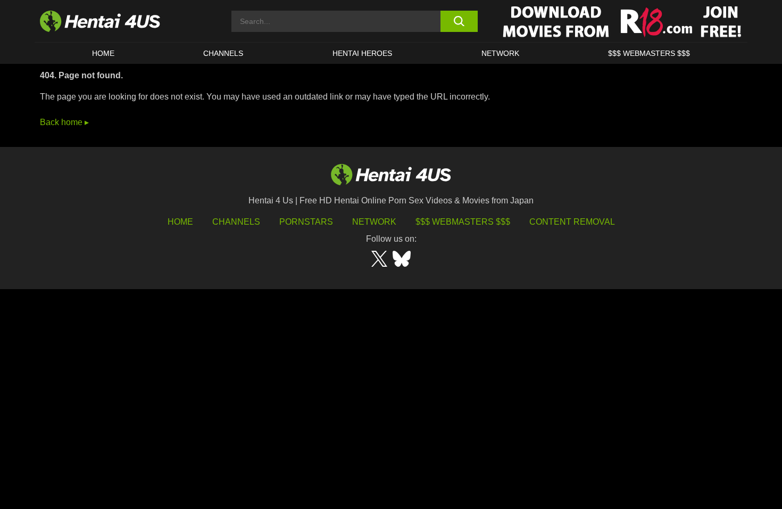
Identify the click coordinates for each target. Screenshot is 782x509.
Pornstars (306, 221)
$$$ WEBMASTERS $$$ (649, 53)
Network (500, 53)
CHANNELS (223, 53)
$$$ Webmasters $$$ (462, 221)
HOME (103, 53)
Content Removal (572, 221)
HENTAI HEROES (362, 53)
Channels (236, 221)
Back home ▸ (64, 122)
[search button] (458, 21)
